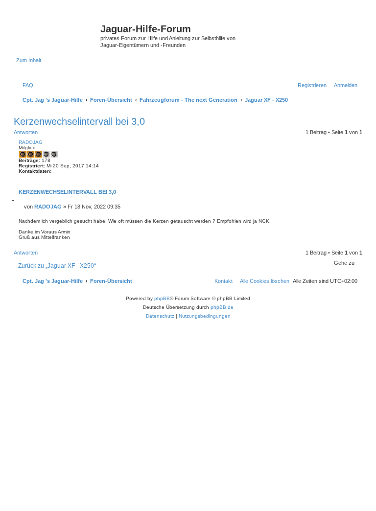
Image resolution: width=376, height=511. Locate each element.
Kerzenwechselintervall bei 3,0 (79, 121)
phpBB (162, 298)
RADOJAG (31, 142)
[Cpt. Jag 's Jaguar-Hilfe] (58, 31)
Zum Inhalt (28, 60)
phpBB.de (222, 307)
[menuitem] (26, 85)
